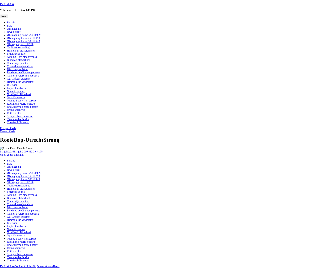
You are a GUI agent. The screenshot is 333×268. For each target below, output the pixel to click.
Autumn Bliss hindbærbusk (22, 56)
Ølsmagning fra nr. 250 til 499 (23, 38)
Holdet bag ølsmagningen (21, 50)
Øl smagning (14, 28)
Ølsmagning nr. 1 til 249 (20, 44)
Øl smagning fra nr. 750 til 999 (24, 34)
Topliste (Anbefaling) (18, 47)
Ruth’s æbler (14, 113)
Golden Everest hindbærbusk (23, 75)
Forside (11, 22)
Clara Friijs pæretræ (18, 63)
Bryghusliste (14, 31)
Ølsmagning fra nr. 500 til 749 (23, 41)
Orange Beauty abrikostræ (21, 100)
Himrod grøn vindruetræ (20, 81)
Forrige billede (8, 128)
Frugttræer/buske (16, 53)
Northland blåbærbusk (19, 94)
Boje (9, 25)
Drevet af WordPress (48, 266)
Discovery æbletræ (17, 69)
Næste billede (7, 131)
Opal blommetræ (16, 97)
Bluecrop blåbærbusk (18, 59)
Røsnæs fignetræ (16, 109)
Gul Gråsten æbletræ (18, 78)
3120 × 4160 (35, 151)
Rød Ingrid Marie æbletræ (21, 103)
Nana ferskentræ (16, 91)
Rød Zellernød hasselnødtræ (22, 106)
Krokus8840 (7, 4)
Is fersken (12, 84)
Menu (4, 16)
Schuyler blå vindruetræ (20, 116)
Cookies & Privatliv (18, 122)
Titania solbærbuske (18, 119)
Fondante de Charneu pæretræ (23, 72)
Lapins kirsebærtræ (17, 88)
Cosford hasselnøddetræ (20, 66)
